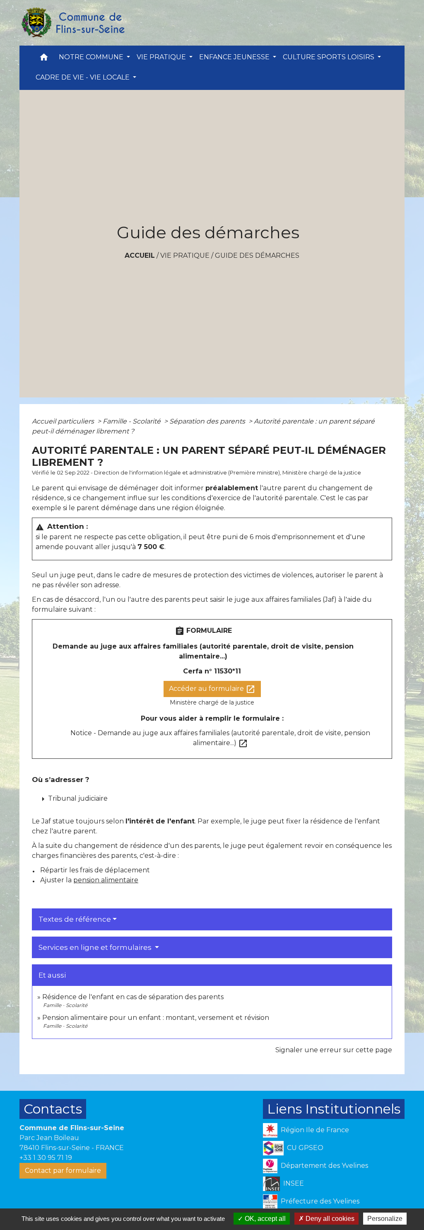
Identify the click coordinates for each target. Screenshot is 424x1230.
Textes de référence (75, 919)
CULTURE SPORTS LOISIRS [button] (329, 57)
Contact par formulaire (63, 1170)
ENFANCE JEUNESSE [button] (235, 57)
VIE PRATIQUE (185, 255)
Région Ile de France (315, 1130)
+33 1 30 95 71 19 (45, 1158)
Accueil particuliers (64, 421)
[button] (43, 59)
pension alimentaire (105, 880)
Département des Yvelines (324, 1165)
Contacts (53, 1109)
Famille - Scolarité (132, 421)
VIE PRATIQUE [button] (162, 57)
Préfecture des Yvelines (320, 1201)
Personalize (384, 1218)
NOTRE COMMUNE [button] (92, 57)
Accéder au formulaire (212, 689)
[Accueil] (72, 22)
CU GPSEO (305, 1148)
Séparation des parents (208, 421)
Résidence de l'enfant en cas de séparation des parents (133, 997)
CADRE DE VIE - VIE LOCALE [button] (83, 77)
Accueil (140, 255)
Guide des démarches (257, 255)
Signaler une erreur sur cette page (333, 1050)
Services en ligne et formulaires (96, 947)
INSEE (293, 1183)
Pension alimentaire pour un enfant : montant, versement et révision (155, 1018)
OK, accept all (264, 1218)
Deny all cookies (329, 1218)
